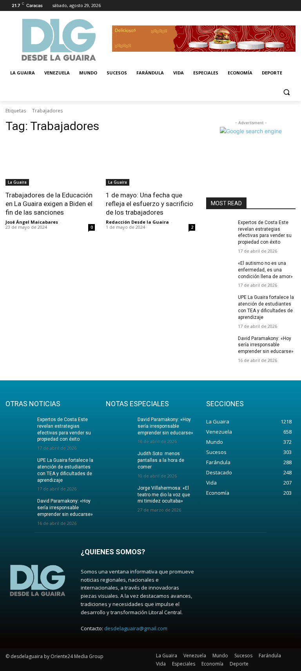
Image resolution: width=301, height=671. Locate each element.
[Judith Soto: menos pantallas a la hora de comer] (119, 459)
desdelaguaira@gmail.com (135, 628)
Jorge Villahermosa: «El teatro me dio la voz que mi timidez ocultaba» (164, 494)
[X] (269, 5)
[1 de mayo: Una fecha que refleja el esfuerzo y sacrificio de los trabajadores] (150, 163)
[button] (286, 92)
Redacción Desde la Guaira (137, 222)
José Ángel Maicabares (31, 222)
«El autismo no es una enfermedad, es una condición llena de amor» (265, 269)
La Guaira (17, 182)
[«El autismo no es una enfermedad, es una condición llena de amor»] (219, 269)
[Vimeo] (280, 5)
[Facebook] (247, 5)
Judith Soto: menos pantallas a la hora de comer (161, 460)
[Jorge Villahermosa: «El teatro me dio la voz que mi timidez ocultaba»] (119, 494)
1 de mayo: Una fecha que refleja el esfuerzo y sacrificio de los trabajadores (149, 203)
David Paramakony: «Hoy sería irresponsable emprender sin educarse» (266, 345)
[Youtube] (291, 5)
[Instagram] (258, 5)
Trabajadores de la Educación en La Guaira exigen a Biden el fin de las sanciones (48, 203)
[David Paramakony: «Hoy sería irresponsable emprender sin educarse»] (219, 344)
